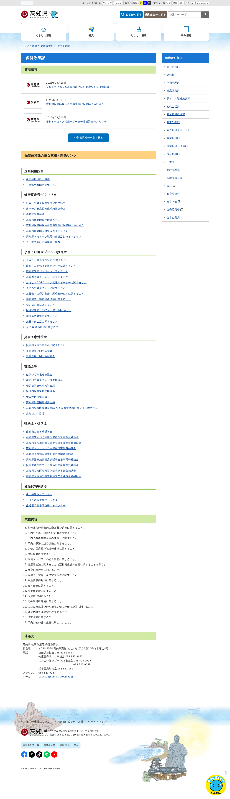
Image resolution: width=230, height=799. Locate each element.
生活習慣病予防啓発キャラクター (46, 505)
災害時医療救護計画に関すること (46, 345)
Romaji (118, 3)
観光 (91, 35)
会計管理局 (173, 170)
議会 (169, 186)
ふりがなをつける (91, 3)
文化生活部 (173, 106)
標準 (135, 3)
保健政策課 (63, 46)
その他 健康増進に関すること (43, 327)
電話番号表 (49, 745)
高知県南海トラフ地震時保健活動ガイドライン (53, 236)
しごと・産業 (139, 35)
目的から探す (134, 14)
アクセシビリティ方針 (70, 721)
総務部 (170, 74)
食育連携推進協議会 (38, 397)
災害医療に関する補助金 (40, 356)
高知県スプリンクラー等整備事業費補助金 (51, 448)
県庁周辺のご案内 (69, 745)
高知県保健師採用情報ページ (43, 219)
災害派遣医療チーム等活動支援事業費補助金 (52, 465)
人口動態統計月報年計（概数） (44, 242)
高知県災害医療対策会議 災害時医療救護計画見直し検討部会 (62, 408)
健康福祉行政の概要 (38, 179)
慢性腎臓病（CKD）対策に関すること (48, 310)
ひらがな (107, 3)
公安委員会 (173, 209)
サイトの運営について (36, 721)
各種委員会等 (174, 178)
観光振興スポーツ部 (178, 130)
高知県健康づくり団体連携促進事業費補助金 (52, 437)
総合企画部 (173, 67)
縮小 (181, 3)
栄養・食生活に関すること (42, 321)
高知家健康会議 (35, 214)
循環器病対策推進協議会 (40, 391)
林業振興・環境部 (177, 146)
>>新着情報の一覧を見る (88, 137)
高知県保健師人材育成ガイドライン (47, 231)
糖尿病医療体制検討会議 (40, 385)
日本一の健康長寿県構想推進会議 (46, 208)
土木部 (170, 162)
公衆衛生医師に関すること (42, 185)
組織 (34, 46)
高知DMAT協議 (35, 413)
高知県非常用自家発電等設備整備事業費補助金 (53, 442)
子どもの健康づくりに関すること (46, 288)
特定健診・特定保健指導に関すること (48, 299)
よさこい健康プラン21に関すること (47, 260)
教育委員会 (173, 193)
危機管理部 (173, 82)
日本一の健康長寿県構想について (46, 203)
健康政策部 (47, 46)
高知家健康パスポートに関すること (47, 271)
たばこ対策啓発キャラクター (43, 500)
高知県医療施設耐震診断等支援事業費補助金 (52, 459)
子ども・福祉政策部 (178, 98)
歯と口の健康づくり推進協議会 (44, 380)
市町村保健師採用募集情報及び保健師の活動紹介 (55, 225)
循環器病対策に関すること (42, 316)
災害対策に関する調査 (39, 351)
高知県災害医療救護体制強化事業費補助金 (51, 470)
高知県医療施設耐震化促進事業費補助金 (49, 454)
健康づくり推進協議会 (39, 374)
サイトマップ (99, 721)
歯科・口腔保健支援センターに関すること (51, 265)
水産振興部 (173, 154)
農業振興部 (173, 138)
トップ (25, 46)
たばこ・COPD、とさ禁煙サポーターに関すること (56, 282)
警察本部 (172, 201)
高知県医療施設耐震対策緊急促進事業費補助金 (53, 476)
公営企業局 (173, 217)
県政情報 (186, 35)
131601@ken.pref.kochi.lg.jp (56, 676)
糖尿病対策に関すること (40, 304)
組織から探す (158, 14)
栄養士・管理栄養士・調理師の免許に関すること (55, 293)
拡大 (168, 3)
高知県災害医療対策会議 (40, 402)
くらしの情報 (44, 35)
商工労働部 (173, 122)
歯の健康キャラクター (39, 494)
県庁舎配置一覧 (31, 745)
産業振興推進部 (176, 114)
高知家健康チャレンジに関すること (47, 277)
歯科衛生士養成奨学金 (39, 431)
